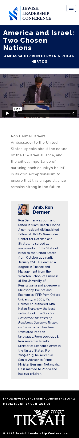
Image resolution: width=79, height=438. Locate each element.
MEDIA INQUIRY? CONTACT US (27, 404)
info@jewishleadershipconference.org (39, 398)
